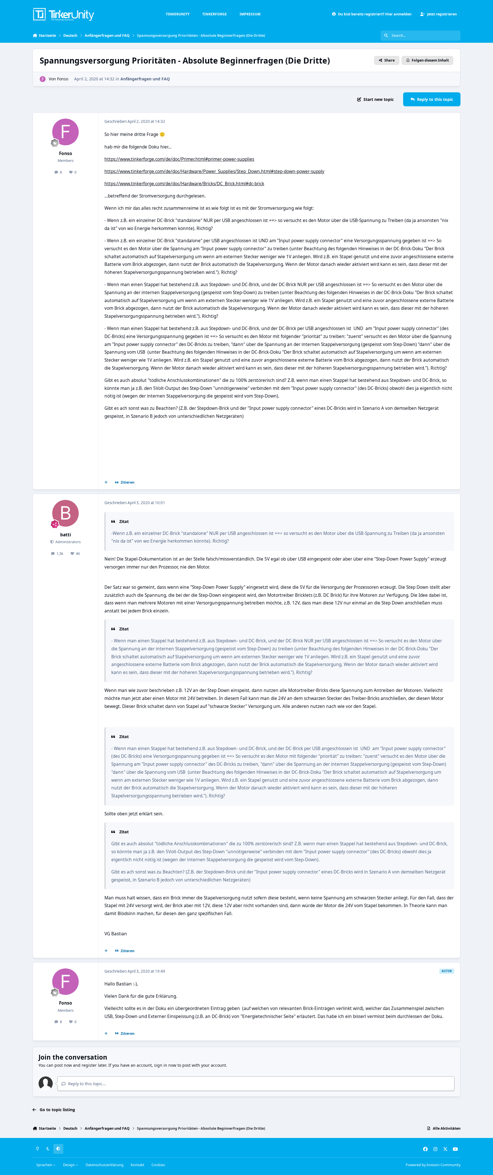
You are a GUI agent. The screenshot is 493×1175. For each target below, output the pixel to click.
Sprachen (44, 1164)
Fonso (62, 79)
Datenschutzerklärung (105, 1164)
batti (65, 535)
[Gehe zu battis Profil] (65, 513)
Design (69, 1164)
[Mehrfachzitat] (106, 482)
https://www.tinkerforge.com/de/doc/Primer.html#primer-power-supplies (179, 159)
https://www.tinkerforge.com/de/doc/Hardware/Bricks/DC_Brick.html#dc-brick (184, 184)
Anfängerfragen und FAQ (145, 79)
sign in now (165, 1065)
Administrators (67, 541)
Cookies (158, 1164)
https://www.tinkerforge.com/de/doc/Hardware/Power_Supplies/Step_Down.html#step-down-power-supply (214, 171)
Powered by (433, 1164)
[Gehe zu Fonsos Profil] (43, 79)
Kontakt (137, 1164)
